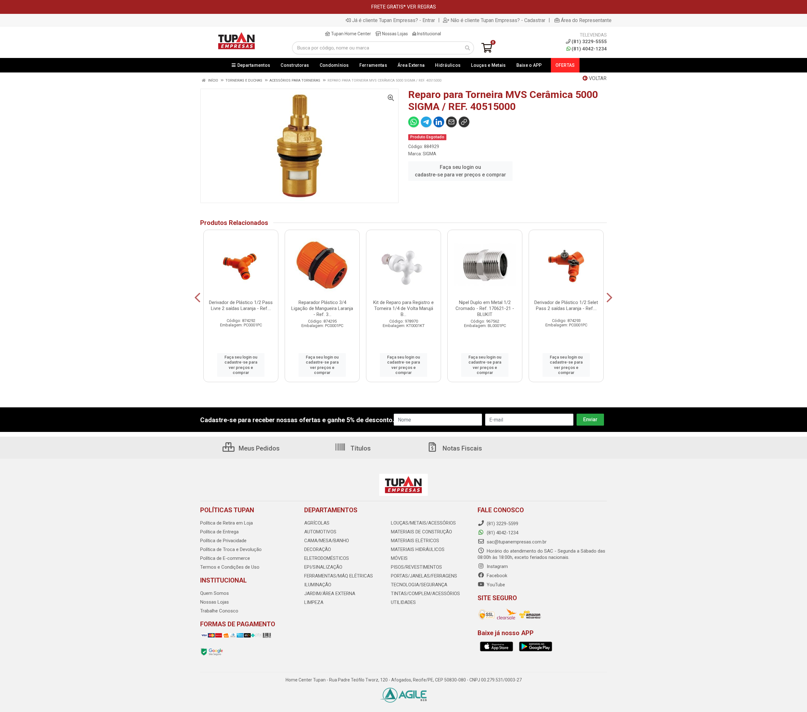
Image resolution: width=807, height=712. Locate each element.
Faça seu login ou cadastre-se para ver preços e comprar (460, 171)
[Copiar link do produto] (464, 122)
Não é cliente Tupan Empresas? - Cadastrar (497, 20)
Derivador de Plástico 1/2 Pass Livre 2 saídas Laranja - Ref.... (241, 305)
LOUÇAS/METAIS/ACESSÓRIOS (423, 523)
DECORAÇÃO (317, 549)
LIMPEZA (313, 602)
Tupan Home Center (350, 33)
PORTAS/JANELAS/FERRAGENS (424, 576)
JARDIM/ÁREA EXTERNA (329, 593)
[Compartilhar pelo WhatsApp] (413, 122)
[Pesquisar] (467, 48)
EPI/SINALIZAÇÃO (323, 567)
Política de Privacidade (223, 540)
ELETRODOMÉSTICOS (326, 558)
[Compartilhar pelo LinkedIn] (438, 122)
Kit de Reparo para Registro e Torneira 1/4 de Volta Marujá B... (403, 308)
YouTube (495, 585)
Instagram (496, 566)
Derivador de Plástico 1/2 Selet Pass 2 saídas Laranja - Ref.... (566, 305)
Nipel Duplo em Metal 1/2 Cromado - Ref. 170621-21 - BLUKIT (485, 308)
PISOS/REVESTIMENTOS (416, 567)
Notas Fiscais (461, 448)
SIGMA (429, 153)
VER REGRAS (421, 7)
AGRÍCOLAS (316, 523)
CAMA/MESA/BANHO (326, 540)
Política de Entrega (219, 532)
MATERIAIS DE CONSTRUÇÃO (421, 532)
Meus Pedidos (258, 448)
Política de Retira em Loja (226, 523)
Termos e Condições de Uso (229, 567)
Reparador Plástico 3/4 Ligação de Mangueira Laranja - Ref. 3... (322, 308)
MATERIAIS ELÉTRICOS (415, 540)
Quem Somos (214, 593)
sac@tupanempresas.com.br (516, 542)
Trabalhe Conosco (219, 611)
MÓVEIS (399, 558)
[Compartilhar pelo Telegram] (426, 122)
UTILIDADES (403, 602)
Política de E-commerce (225, 558)
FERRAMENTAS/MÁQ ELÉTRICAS (338, 576)
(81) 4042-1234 (589, 49)
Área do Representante (586, 20)
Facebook (496, 575)
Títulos (360, 448)
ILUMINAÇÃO (317, 585)
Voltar (597, 78)
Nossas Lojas (394, 33)
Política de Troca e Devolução (231, 549)
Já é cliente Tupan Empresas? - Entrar (393, 20)
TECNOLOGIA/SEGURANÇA (419, 585)
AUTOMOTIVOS (320, 532)
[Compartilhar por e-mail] (451, 122)
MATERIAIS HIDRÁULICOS (417, 549)
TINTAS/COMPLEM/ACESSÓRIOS (425, 593)
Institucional (428, 33)
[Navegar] (197, 297)
